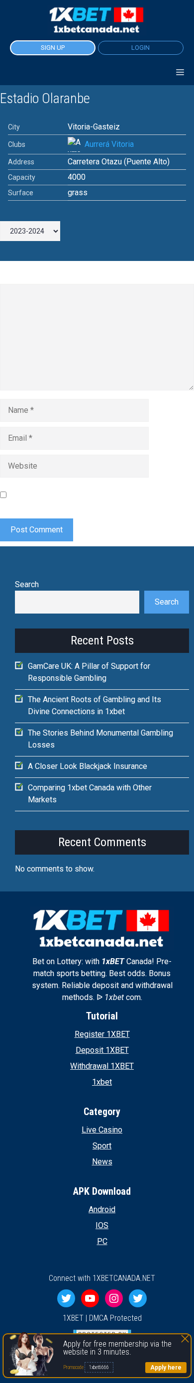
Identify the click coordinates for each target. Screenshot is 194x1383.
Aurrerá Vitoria (109, 144)
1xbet (102, 1082)
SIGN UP (53, 47)
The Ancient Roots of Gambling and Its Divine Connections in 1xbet (94, 705)
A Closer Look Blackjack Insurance (87, 766)
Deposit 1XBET (102, 1050)
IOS (102, 1225)
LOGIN (140, 47)
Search (27, 584)
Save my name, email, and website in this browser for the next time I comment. (97, 494)
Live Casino (102, 1129)
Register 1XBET (102, 1034)
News (102, 1161)
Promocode (74, 1367)
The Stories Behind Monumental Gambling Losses (100, 739)
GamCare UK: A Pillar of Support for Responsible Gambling (89, 672)
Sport (102, 1145)
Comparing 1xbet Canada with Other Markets (90, 793)
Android (102, 1209)
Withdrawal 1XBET (102, 1066)
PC (102, 1241)
